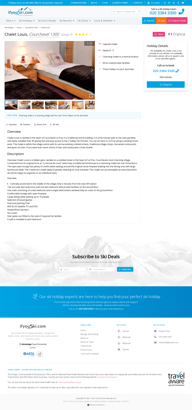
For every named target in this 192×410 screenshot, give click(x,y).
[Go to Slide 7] (91, 105)
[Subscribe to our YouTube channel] (183, 3)
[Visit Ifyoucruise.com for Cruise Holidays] (153, 2)
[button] (50, 70)
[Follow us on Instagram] (174, 3)
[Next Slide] (92, 70)
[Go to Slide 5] (64, 105)
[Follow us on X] (178, 3)
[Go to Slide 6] (77, 105)
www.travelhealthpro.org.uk (69, 382)
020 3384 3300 (165, 337)
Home (83, 330)
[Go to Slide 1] (11, 105)
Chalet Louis (45, 27)
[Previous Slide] (7, 70)
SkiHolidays (9, 27)
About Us (84, 338)
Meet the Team (87, 342)
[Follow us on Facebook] (169, 3)
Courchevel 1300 (31, 27)
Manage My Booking (89, 334)
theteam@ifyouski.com (168, 342)
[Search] (139, 11)
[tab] (12, 124)
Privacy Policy (86, 350)
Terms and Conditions (89, 353)
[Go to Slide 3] (37, 105)
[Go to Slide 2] (24, 105)
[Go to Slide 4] (51, 105)
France (19, 27)
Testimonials (85, 346)
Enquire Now (164, 331)
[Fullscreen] (91, 96)
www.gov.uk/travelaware (107, 377)
